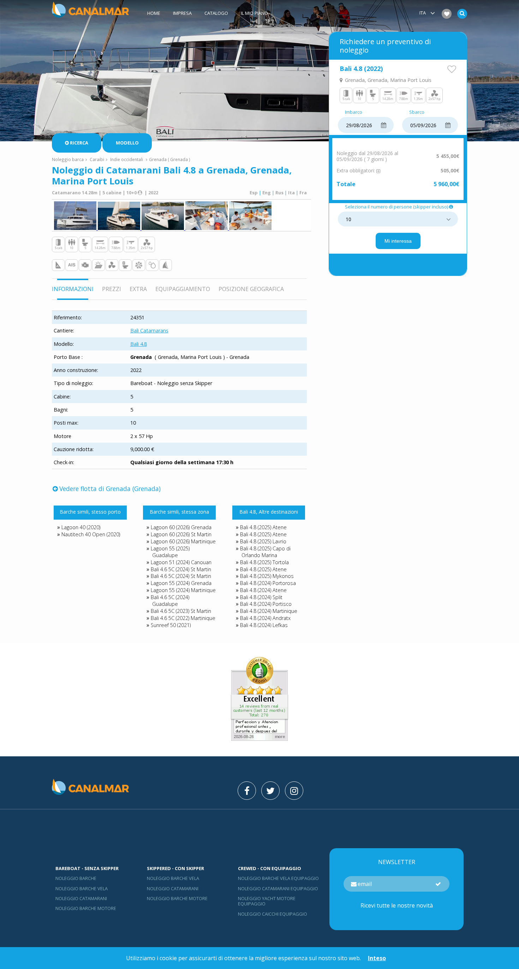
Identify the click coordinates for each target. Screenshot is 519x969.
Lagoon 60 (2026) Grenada (181, 527)
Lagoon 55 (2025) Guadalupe (170, 552)
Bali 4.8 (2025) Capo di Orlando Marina (265, 552)
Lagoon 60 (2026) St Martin (181, 534)
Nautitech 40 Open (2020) (90, 534)
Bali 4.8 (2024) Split (261, 597)
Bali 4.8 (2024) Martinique (268, 611)
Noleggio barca (68, 159)
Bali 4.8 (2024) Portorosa (268, 583)
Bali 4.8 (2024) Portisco (266, 604)
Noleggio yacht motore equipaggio (267, 901)
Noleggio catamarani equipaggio (278, 888)
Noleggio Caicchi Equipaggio (272, 914)
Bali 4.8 (138, 344)
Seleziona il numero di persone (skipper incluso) (396, 207)
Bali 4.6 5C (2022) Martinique (183, 618)
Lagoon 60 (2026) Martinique (183, 541)
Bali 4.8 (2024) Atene (263, 590)
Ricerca (79, 143)
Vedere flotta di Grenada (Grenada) (110, 488)
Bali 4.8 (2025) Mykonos (267, 576)
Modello (127, 143)
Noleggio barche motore (85, 908)
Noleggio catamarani (81, 898)
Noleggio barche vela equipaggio (278, 878)
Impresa (182, 13)
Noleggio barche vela (81, 888)
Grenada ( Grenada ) (169, 159)
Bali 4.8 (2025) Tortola (264, 562)
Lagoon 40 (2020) (80, 527)
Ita (291, 192)
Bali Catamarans (149, 330)
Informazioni (73, 289)
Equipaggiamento (182, 289)
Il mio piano (254, 13)
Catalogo (216, 13)
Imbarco (353, 112)
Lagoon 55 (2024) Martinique (183, 590)
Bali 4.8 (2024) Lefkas (264, 625)
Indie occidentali (126, 159)
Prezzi (111, 289)
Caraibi (97, 159)
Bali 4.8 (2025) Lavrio (263, 541)
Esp (254, 192)
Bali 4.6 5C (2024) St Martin (181, 569)
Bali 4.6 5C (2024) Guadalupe (170, 601)
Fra (303, 192)
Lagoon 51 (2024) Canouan (181, 562)
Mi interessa (398, 241)
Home (153, 13)
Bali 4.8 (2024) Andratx (265, 618)
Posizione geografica (251, 289)
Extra (138, 289)
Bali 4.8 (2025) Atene (263, 527)
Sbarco (416, 112)
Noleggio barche (75, 878)
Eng (266, 192)
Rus (279, 192)
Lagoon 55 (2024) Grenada (181, 583)
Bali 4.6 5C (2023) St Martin (181, 611)
